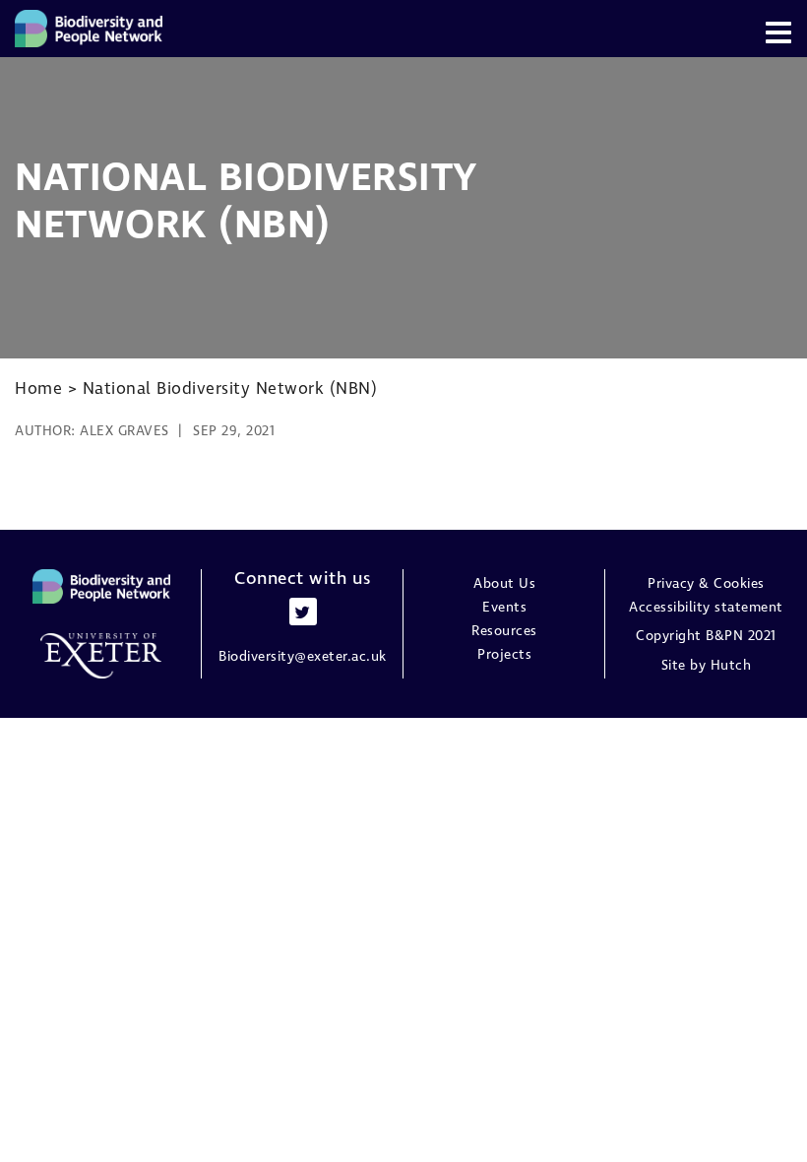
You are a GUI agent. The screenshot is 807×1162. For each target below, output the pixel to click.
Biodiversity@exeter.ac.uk (302, 657)
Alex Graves (124, 431)
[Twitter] (303, 611)
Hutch (731, 666)
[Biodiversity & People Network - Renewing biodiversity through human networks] (88, 28)
